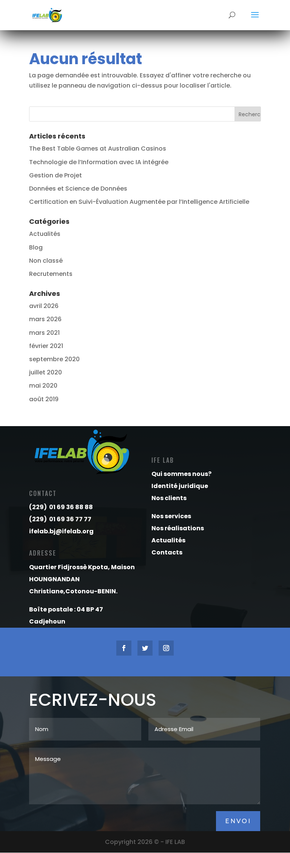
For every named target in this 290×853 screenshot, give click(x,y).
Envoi (238, 821)
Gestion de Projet (55, 175)
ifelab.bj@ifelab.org (61, 531)
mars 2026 (45, 319)
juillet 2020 (45, 372)
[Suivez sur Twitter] (145, 648)
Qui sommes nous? (181, 474)
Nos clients (169, 498)
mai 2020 (43, 385)
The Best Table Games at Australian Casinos (97, 148)
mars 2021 (44, 332)
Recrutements (50, 273)
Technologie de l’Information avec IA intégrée (99, 162)
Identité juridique (179, 486)
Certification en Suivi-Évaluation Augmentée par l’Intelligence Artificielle (139, 201)
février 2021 (46, 346)
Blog (36, 247)
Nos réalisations (177, 528)
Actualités (44, 233)
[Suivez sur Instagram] (166, 648)
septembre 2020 (54, 359)
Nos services (171, 516)
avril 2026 (44, 306)
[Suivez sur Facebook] (123, 648)
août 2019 (44, 399)
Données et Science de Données (78, 188)
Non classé (46, 260)
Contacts (166, 552)
